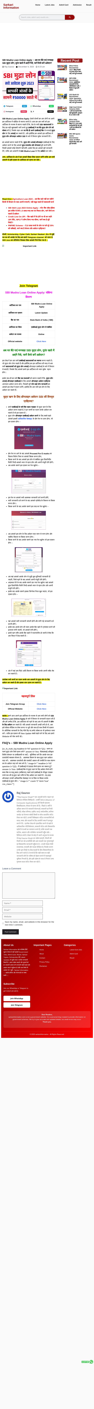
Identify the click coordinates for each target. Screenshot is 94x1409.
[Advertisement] (47, 39)
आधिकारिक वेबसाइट (25, 419)
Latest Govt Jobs (76, 950)
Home (37, 5)
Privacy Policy (44, 962)
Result (88, 5)
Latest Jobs (49, 5)
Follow (24, 111)
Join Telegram (28, 285)
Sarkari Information (11, 6)
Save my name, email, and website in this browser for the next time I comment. (29, 923)
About (41, 954)
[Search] (70, 17)
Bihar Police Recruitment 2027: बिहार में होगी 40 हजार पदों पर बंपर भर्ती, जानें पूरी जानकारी (75, 69)
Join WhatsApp (16, 998)
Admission (77, 5)
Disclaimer (43, 966)
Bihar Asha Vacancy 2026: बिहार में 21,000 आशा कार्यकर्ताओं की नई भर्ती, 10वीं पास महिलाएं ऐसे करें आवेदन (75, 124)
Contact (42, 958)
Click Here (41, 341)
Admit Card (63, 5)
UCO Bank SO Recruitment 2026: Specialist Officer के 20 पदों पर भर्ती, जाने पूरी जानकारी (75, 98)
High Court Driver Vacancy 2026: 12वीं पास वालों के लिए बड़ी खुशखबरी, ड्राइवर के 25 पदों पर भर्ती (75, 111)
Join (24, 106)
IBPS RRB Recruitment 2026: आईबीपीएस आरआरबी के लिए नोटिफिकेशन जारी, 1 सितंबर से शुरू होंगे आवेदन (75, 84)
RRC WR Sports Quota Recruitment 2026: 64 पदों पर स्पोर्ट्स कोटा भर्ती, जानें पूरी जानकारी (75, 138)
